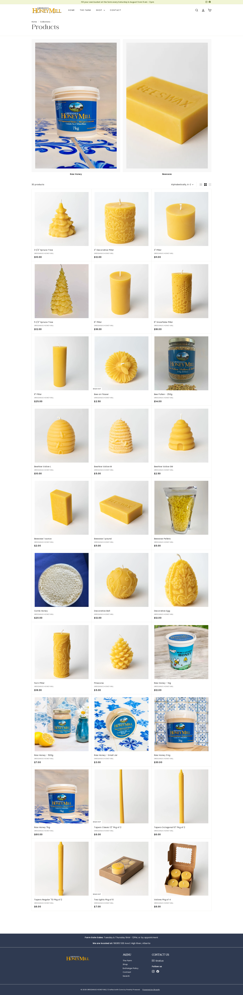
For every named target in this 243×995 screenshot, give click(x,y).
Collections (45, 22)
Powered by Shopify (151, 989)
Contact (115, 10)
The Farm (85, 10)
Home (71, 10)
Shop (99, 10)
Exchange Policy (130, 968)
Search (126, 976)
